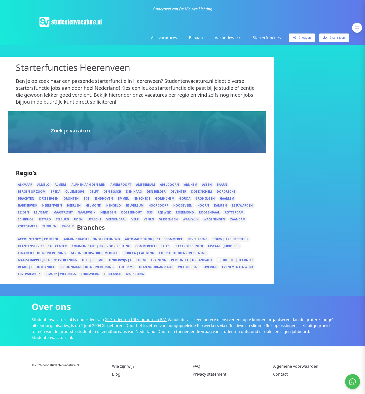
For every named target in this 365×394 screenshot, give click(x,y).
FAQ (196, 366)
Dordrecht (226, 191)
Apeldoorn (169, 184)
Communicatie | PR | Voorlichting (101, 246)
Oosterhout (131, 212)
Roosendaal (209, 212)
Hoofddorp (158, 205)
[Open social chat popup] (352, 381)
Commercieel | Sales (152, 246)
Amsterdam (145, 184)
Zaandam (237, 219)
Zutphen (49, 226)
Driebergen (49, 198)
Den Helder (156, 191)
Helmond (93, 205)
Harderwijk (27, 205)
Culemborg (74, 191)
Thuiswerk (90, 274)
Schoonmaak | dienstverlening (87, 267)
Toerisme (126, 267)
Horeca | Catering (138, 253)
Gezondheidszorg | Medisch (94, 253)
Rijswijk (164, 212)
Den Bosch (112, 191)
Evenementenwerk (237, 267)
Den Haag (134, 191)
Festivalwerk (29, 274)
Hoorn (203, 205)
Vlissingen (168, 219)
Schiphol (26, 219)
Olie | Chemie (93, 260)
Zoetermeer (27, 226)
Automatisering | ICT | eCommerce (154, 239)
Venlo (149, 219)
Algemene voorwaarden (295, 366)
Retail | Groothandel (36, 267)
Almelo (43, 184)
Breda (55, 191)
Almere (61, 184)
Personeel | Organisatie (192, 260)
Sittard (44, 219)
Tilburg (62, 219)
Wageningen (214, 219)
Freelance (112, 274)
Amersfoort (120, 184)
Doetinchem (201, 191)
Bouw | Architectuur (231, 239)
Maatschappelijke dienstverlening (47, 260)
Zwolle (68, 226)
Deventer (178, 191)
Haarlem (227, 198)
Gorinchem (164, 198)
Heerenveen (52, 205)
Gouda (184, 198)
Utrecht (94, 219)
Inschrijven (337, 37)
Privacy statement (209, 374)
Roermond (185, 212)
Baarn (222, 184)
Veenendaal (116, 219)
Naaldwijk (86, 212)
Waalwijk (191, 219)
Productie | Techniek (236, 260)
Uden (78, 219)
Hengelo (113, 205)
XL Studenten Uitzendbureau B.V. (136, 319)
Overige (210, 267)
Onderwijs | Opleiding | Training (137, 260)
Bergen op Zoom (31, 191)
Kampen (220, 205)
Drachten (26, 198)
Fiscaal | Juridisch (224, 246)
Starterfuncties (267, 37)
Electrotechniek (189, 246)
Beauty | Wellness (60, 274)
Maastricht (63, 212)
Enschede (142, 198)
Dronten (71, 198)
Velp (135, 219)
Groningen (205, 198)
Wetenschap (188, 267)
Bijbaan (196, 37)
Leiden (23, 212)
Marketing (135, 274)
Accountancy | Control (38, 239)
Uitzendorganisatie (156, 267)
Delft (94, 191)
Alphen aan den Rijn (89, 184)
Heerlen (74, 205)
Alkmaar (25, 184)
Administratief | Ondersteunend (92, 239)
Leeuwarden (242, 205)
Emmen (123, 198)
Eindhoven (103, 198)
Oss (150, 212)
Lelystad (41, 212)
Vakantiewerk (228, 37)
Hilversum (135, 205)
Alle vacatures (164, 37)
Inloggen (304, 37)
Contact (280, 374)
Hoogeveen (182, 205)
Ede (86, 198)
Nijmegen (108, 212)
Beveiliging (198, 239)
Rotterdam (234, 212)
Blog (116, 374)
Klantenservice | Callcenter (42, 246)
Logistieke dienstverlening (183, 253)
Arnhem (190, 184)
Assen (207, 184)
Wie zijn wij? (123, 366)
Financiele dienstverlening (42, 253)
